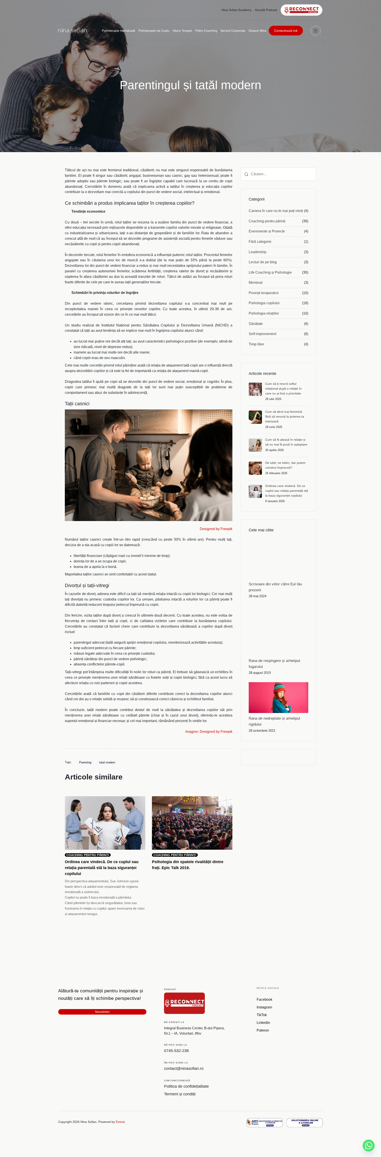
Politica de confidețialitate (186, 1086)
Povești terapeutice (264, 293)
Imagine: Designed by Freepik (208, 731)
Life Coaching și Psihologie (270, 272)
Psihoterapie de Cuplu (153, 30)
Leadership (257, 252)
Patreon (263, 1030)
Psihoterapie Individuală (118, 30)
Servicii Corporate (232, 30)
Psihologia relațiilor (264, 313)
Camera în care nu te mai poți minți (276, 211)
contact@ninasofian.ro (184, 1068)
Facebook (264, 999)
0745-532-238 (176, 1050)
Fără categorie (260, 241)
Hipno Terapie (182, 30)
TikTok (262, 1015)
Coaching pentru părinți (267, 221)
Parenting (85, 762)
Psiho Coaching (206, 30)
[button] (317, 31)
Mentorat (255, 282)
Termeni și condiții (180, 1094)
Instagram (264, 1007)
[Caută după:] (278, 174)
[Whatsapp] (369, 1145)
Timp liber (256, 344)
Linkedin (263, 1022)
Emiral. (120, 1122)
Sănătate (256, 324)
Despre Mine (258, 30)
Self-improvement (262, 334)
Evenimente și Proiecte (267, 231)
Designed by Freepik (216, 529)
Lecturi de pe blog (263, 262)
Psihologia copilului (264, 303)
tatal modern (107, 762)
